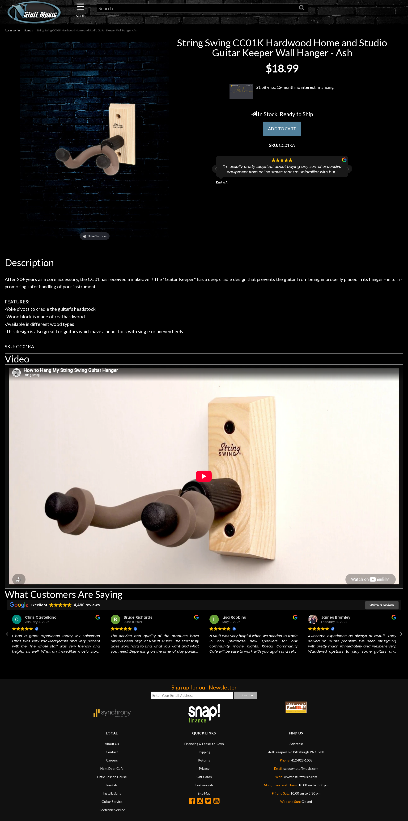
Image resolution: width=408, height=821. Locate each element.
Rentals (112, 785)
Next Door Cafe (111, 768)
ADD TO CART (282, 128)
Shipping (204, 752)
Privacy (204, 768)
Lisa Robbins (234, 617)
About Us (112, 744)
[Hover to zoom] (94, 139)
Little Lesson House (112, 777)
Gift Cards (204, 777)
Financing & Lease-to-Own (204, 744)
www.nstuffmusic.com (300, 777)
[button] (348, 168)
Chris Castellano (40, 617)
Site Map (204, 793)
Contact (112, 752)
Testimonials (204, 785)
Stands (28, 30)
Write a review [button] (382, 605)
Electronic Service (112, 810)
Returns (204, 760)
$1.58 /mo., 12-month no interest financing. (295, 87)
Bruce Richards (138, 617)
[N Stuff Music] (34, 12)
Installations (112, 793)
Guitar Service (112, 802)
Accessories (13, 30)
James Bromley (335, 617)
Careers (112, 760)
